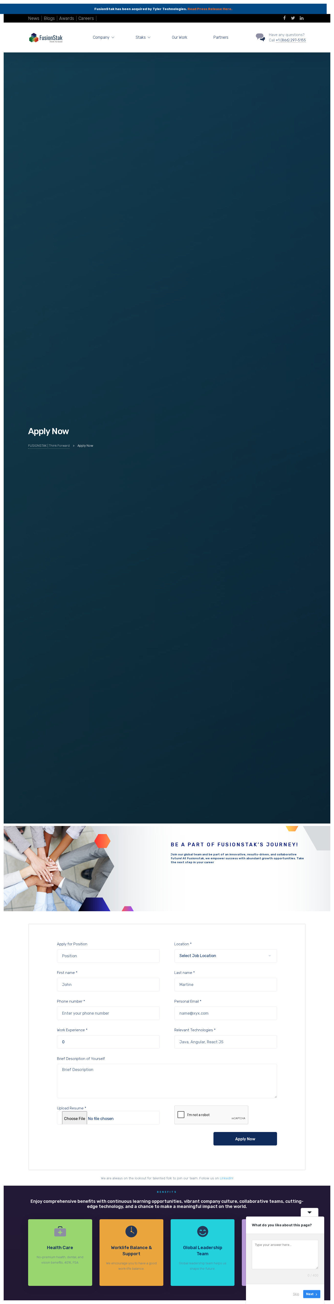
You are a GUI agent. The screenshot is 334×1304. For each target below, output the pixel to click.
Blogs (49, 18)
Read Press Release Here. (210, 9)
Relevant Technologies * (195, 1030)
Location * (183, 944)
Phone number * (71, 1001)
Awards (66, 18)
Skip (296, 1294)
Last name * (184, 973)
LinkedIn (226, 1178)
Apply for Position (72, 944)
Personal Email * (187, 1001)
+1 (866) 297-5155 (291, 40)
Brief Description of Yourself (81, 1059)
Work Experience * (72, 1030)
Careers (86, 18)
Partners (220, 37)
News (33, 18)
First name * (67, 973)
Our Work (179, 37)
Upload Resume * (71, 1108)
